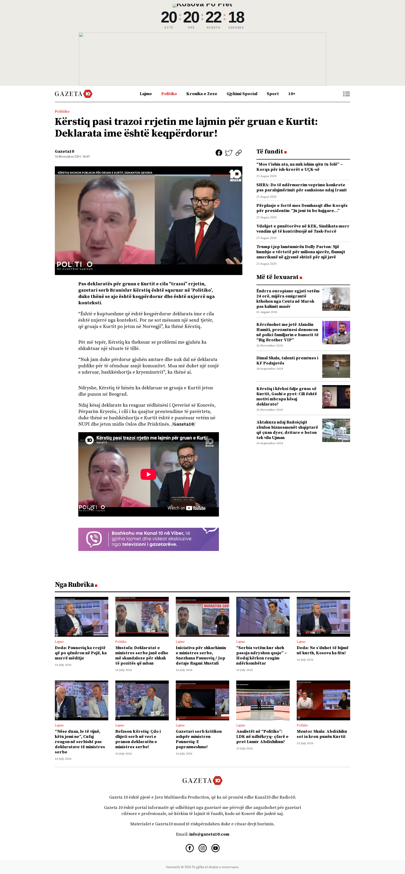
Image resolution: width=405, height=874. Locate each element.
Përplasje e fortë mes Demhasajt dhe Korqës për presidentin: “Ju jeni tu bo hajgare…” (302, 208)
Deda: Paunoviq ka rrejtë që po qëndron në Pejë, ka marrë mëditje (81, 653)
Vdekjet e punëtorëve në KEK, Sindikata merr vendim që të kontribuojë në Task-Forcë (302, 228)
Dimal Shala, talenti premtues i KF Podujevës (287, 360)
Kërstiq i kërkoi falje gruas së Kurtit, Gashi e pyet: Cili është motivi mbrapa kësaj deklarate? (286, 396)
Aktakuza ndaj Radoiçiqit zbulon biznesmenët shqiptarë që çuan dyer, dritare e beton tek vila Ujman (287, 430)
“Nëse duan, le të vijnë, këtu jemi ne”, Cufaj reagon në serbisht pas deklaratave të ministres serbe (80, 742)
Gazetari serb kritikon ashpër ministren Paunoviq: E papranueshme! (199, 739)
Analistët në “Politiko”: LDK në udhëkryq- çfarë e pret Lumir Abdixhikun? (262, 736)
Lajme (146, 94)
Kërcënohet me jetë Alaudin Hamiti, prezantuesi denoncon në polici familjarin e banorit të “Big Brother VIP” (287, 332)
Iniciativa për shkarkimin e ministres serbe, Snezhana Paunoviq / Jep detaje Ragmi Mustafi (201, 655)
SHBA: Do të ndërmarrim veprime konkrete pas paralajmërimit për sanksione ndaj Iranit (301, 187)
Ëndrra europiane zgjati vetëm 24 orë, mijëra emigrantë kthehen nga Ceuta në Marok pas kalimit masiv (287, 298)
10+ (292, 94)
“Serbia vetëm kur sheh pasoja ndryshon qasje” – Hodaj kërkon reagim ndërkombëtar (261, 655)
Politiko (169, 94)
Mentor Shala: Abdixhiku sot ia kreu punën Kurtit (322, 734)
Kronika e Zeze (201, 94)
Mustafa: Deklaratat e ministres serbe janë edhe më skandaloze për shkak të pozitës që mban (141, 655)
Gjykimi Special (242, 94)
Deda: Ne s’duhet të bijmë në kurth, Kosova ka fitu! (323, 650)
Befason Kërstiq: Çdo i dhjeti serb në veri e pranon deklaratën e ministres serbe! (138, 739)
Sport (273, 94)
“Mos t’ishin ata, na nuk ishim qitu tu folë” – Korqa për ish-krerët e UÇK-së (299, 167)
